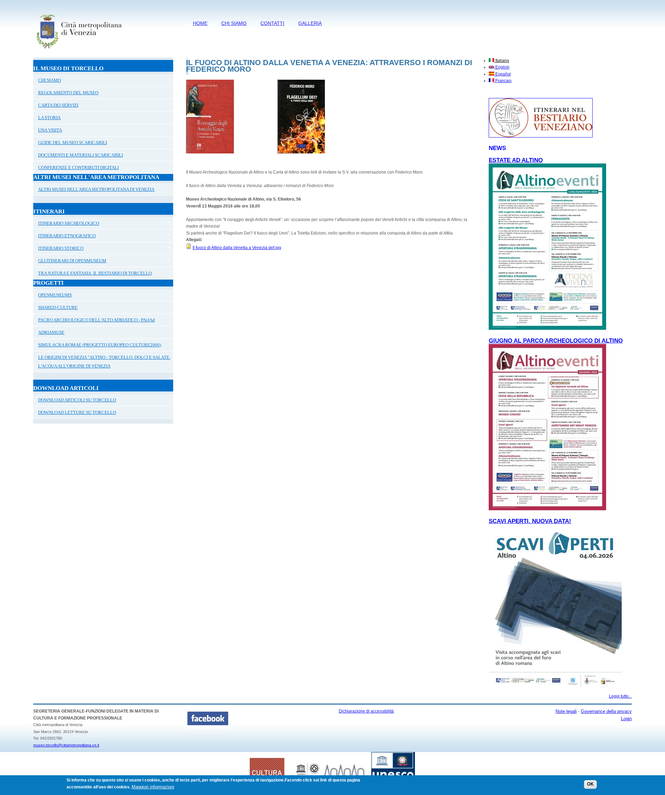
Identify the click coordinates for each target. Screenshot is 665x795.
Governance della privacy (606, 711)
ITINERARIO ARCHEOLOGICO (66, 224)
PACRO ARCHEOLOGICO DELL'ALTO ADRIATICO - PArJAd (96, 320)
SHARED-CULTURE (58, 307)
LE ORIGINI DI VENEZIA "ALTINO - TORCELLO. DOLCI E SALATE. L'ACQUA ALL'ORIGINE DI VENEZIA (104, 362)
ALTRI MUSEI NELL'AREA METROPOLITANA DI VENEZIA (96, 189)
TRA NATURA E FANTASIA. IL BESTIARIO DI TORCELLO (95, 273)
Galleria (310, 23)
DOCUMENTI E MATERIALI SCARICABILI (80, 155)
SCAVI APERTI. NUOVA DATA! (530, 521)
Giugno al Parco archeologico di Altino (556, 340)
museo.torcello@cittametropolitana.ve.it (66, 745)
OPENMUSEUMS (55, 295)
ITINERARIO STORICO (58, 249)
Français (503, 80)
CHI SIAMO (234, 23)
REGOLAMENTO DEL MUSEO (68, 92)
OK (590, 784)
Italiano (501, 60)
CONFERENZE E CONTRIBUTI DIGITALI (78, 167)
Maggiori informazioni (153, 786)
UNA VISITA (50, 130)
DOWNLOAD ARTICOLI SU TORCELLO (77, 400)
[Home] (78, 50)
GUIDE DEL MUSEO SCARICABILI (72, 142)
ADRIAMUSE (51, 332)
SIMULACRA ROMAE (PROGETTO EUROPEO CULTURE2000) (99, 344)
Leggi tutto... (620, 696)
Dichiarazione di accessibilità (366, 711)
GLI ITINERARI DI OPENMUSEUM (69, 261)
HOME (200, 23)
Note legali (566, 711)
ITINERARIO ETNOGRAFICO (64, 236)
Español (502, 74)
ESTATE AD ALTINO (516, 160)
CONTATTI (272, 23)
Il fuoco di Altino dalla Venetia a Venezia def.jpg (237, 247)
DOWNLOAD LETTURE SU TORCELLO (77, 412)
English (501, 67)
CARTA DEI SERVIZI (58, 105)
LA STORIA (49, 117)
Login (626, 718)
